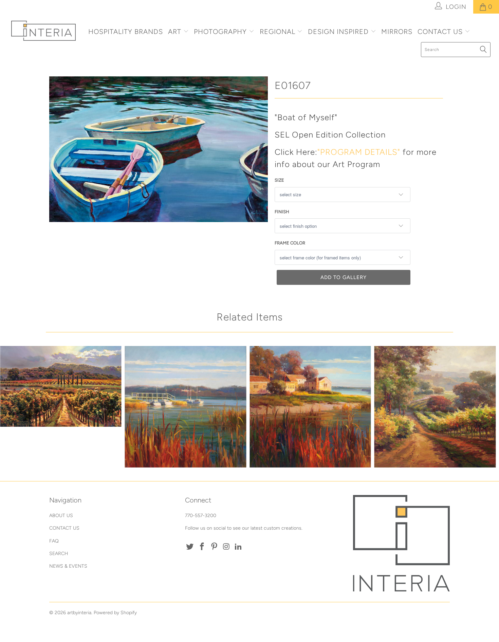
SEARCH (58, 553)
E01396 (61, 386)
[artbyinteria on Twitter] (190, 547)
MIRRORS (396, 31)
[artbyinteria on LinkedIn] (239, 547)
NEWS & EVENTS (68, 566)
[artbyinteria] (43, 31)
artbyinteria (79, 613)
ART (174, 31)
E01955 (435, 406)
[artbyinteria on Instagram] (226, 547)
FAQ (54, 541)
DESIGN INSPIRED (338, 31)
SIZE (279, 180)
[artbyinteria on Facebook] (202, 547)
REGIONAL (277, 31)
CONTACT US (441, 31)
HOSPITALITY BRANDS (125, 31)
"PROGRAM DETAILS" (358, 152)
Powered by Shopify (115, 613)
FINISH (282, 211)
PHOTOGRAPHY (220, 31)
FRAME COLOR (290, 242)
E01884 (185, 406)
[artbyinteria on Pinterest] (214, 547)
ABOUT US (61, 515)
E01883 (310, 406)
